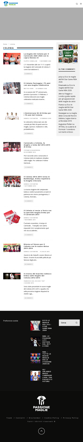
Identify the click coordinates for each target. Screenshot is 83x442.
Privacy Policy (71, 418)
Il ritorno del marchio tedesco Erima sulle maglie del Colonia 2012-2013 (37, 276)
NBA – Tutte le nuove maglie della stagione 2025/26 (46, 358)
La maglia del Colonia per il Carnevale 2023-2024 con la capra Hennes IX (36, 56)
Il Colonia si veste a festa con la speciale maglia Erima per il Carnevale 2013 (37, 212)
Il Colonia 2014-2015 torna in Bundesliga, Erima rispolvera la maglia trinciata (37, 179)
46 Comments (29, 298)
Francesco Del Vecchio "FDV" (34, 281)
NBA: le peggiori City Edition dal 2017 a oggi (46, 341)
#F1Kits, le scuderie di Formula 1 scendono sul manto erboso (67, 129)
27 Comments (29, 234)
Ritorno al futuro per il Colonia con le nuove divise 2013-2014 (36, 246)
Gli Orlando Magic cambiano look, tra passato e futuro (47, 375)
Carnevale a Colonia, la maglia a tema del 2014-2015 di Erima (37, 145)
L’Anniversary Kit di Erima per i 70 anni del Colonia (37, 114)
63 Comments (29, 264)
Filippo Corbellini (30, 61)
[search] (76, 322)
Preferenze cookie (10, 321)
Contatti (20, 418)
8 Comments (28, 73)
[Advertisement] (41, 24)
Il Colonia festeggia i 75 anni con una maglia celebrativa (37, 84)
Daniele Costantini (31, 118)
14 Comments (29, 167)
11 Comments (29, 103)
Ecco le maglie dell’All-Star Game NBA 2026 (68, 79)
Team (9, 418)
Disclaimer (35, 418)
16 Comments (29, 133)
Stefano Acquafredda (32, 150)
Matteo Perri (29, 88)
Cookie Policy (52, 418)
